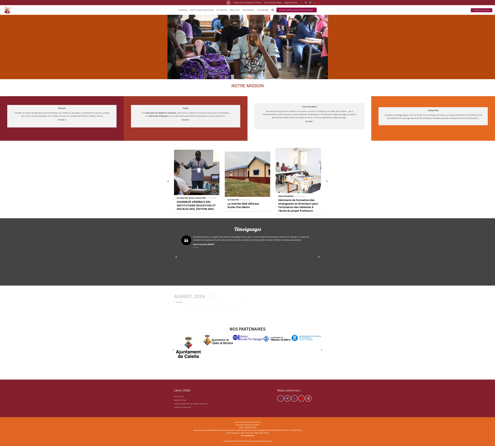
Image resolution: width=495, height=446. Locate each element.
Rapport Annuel (180, 400)
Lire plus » (62, 119)
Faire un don (179, 396)
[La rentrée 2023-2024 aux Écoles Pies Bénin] (247, 181)
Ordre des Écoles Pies (182, 407)
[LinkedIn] (315, 3)
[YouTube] (319, 3)
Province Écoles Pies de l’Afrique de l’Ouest (190, 404)
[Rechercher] (272, 9)
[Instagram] (310, 3)
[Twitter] (306, 3)
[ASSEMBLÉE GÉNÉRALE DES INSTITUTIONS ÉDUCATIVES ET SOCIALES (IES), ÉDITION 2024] (196, 181)
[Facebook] (301, 3)
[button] (173, 350)
